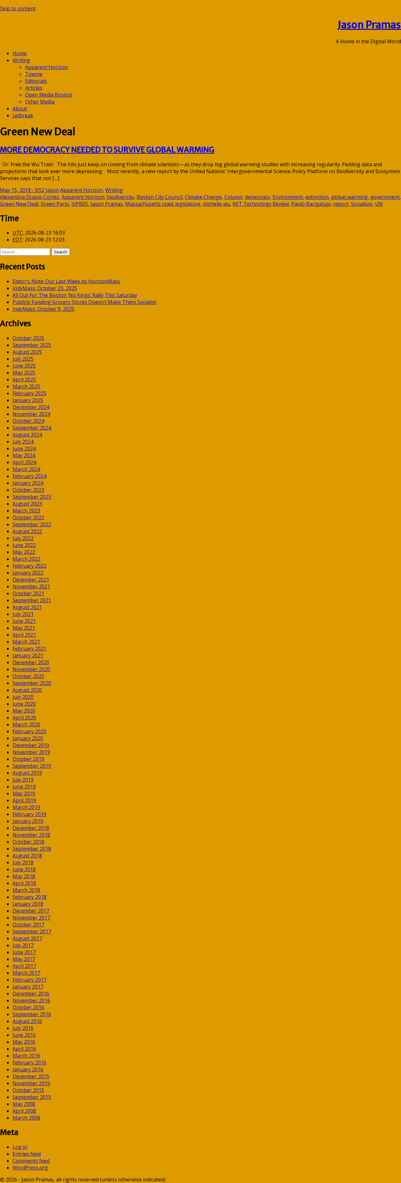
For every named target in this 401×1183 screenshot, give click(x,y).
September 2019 (32, 765)
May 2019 (24, 793)
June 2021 (24, 621)
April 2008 (24, 1110)
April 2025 (24, 379)
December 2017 (31, 910)
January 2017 (28, 986)
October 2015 (28, 1090)
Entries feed (27, 1153)
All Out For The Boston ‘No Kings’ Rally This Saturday (75, 295)
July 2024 (23, 441)
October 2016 (28, 1007)
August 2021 (27, 607)
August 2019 (27, 772)
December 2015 (31, 1076)
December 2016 (31, 993)
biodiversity (120, 197)
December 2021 (31, 579)
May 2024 (24, 455)
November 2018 (31, 834)
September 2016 (32, 1014)
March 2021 (26, 641)
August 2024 (27, 434)
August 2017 (27, 938)
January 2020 (28, 738)
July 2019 (23, 779)
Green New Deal (19, 203)
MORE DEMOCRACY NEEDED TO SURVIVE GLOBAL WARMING (107, 150)
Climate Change (203, 197)
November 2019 (31, 752)
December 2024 (31, 407)
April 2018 (24, 883)
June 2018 (24, 869)
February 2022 (29, 565)
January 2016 (28, 1069)
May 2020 (24, 710)
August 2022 (27, 531)
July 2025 (23, 358)
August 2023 (27, 503)
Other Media (40, 101)
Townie (34, 74)
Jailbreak (23, 115)
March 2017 (26, 972)
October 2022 (28, 517)
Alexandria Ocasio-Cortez (29, 197)
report (340, 203)
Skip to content (18, 8)
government (384, 197)
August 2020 (27, 690)
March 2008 (26, 1117)
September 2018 (32, 848)
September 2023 (32, 496)
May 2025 (24, 372)
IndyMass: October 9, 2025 (43, 308)
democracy (257, 197)
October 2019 (28, 759)
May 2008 (24, 1104)
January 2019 (28, 821)
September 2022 (32, 524)
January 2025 (28, 400)
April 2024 (24, 462)
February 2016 (29, 1062)
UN (379, 203)
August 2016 (27, 1021)
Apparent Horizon (46, 67)
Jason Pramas (369, 25)
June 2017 (24, 952)
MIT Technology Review (260, 203)
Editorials (36, 80)
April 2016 (24, 1048)
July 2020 (23, 696)
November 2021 (31, 586)
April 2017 (24, 966)
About (20, 108)
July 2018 (23, 862)
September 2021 (32, 600)
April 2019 (24, 800)
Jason (52, 190)
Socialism (361, 203)
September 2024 (32, 427)
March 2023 (26, 510)
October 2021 (28, 593)
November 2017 (31, 917)
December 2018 (31, 828)
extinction (317, 197)
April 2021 (24, 634)
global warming (349, 197)
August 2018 (27, 855)
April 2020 (24, 717)
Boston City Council (159, 197)
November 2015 (31, 1083)
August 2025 (27, 351)
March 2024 (26, 469)
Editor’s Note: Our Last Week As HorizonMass (66, 281)
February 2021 (29, 648)
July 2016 (23, 1028)
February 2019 (29, 814)
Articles (33, 87)
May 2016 (24, 1041)
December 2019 (31, 745)
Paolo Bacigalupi (311, 203)
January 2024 (28, 483)
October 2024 (28, 420)
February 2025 (29, 393)
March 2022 (26, 558)
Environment (288, 197)
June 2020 (24, 703)
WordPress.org (30, 1167)
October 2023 (28, 489)
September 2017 (32, 931)
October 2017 (28, 924)
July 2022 (23, 538)
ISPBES (79, 203)
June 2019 (24, 786)
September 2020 (32, 683)
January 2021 (28, 655)
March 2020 (26, 724)
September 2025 (32, 345)
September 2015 (32, 1097)
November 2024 (31, 414)
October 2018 (28, 841)
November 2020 (31, 669)
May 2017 (24, 959)
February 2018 (29, 897)
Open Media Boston (48, 94)
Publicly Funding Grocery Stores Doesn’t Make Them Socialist (84, 302)
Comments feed (31, 1160)
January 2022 (28, 572)
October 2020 (28, 676)
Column (233, 197)
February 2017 (29, 979)
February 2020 (29, 731)
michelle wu (216, 203)
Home (20, 53)
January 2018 (28, 903)
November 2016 (31, 1000)
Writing (21, 60)
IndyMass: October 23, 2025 (45, 288)
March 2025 (26, 386)
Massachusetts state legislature (162, 203)
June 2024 (24, 448)
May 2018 (24, 876)
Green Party (55, 203)
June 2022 (24, 545)
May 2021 (24, 627)
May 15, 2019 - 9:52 (22, 190)
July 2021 (23, 614)
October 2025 (28, 338)
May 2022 (24, 552)
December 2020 (31, 662)
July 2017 (23, 945)
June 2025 (24, 365)
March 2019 (26, 807)
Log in (20, 1146)
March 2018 (26, 890)
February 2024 (29, 476)
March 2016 (26, 1055)
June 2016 (24, 1035)
